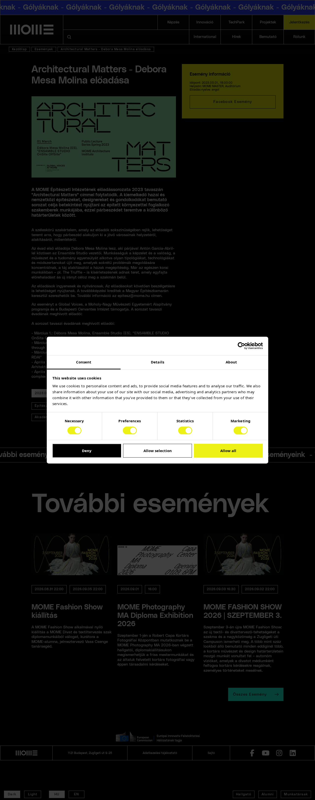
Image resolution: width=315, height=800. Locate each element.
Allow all (228, 450)
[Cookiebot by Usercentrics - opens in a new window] (241, 345)
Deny (87, 450)
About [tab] (231, 361)
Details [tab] (157, 361)
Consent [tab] (84, 361)
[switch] (130, 430)
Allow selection (157, 450)
